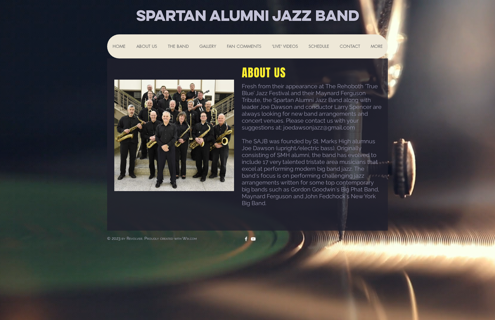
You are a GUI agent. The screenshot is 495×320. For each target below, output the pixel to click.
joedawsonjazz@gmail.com (319, 127)
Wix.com (189, 238)
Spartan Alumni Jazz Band (247, 15)
